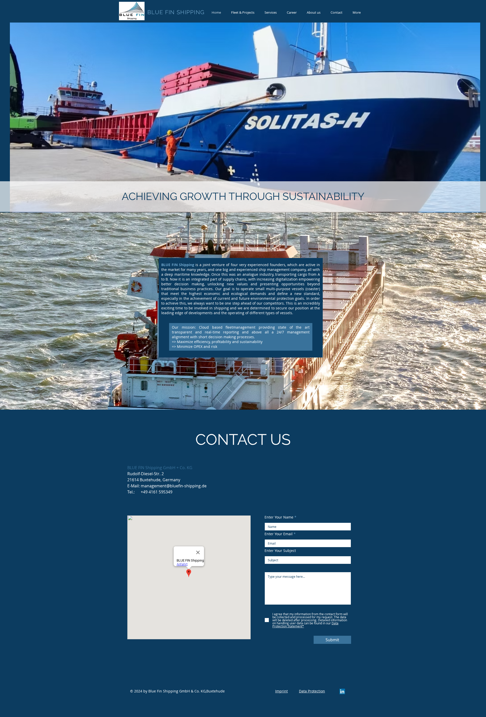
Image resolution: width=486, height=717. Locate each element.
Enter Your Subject (280, 550)
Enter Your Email (279, 534)
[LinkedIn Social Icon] (342, 691)
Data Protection (312, 691)
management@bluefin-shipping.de (174, 486)
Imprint (281, 691)
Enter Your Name (279, 517)
